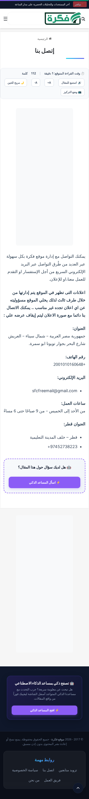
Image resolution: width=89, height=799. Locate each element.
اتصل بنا (48, 770)
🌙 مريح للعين (16, 83)
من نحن (34, 780)
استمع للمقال (71, 83)
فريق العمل (52, 780)
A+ (49, 83)
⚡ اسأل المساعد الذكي (44, 482)
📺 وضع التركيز (72, 92)
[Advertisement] (44, 177)
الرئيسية (43, 39)
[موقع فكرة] (63, 18)
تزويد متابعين (68, 770)
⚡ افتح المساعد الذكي (44, 710)
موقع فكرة (57, 739)
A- (35, 83)
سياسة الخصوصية (25, 770)
